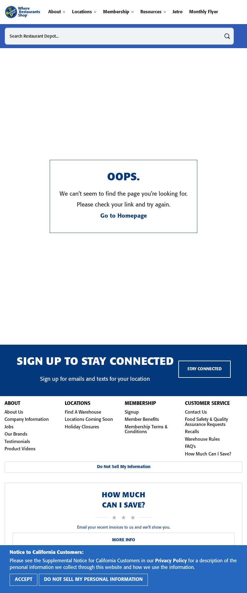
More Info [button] (123, 540)
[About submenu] (64, 12)
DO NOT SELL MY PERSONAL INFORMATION (93, 579)
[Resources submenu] (164, 12)
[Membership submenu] (132, 12)
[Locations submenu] (95, 12)
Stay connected (204, 369)
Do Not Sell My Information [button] (123, 467)
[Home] (22, 12)
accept (23, 579)
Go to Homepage (123, 216)
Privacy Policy (171, 561)
